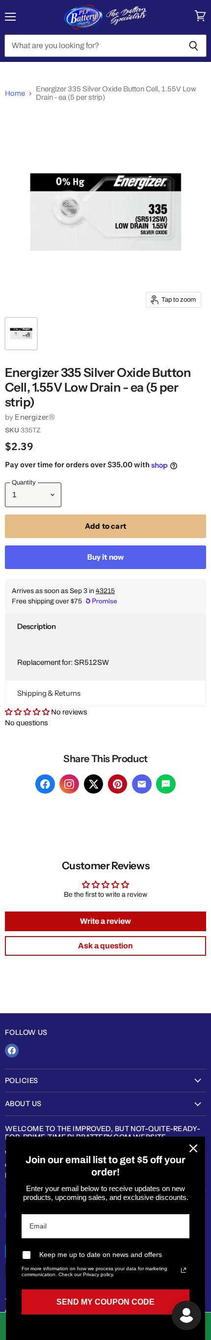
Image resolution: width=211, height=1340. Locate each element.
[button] (105, 626)
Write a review (105, 921)
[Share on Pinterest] (118, 784)
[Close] (193, 1148)
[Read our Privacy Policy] (183, 1270)
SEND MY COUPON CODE (105, 1302)
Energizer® (35, 417)
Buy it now (105, 557)
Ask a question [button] (105, 945)
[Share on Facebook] (45, 784)
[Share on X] (94, 784)
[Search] (194, 45)
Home (15, 93)
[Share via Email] (142, 784)
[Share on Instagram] (69, 784)
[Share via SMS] (166, 784)
